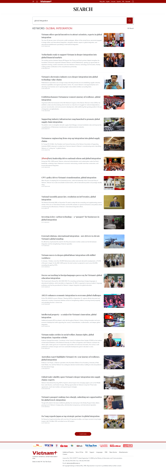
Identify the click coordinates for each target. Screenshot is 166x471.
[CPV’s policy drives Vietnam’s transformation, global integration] (114, 183)
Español (119, 1)
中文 (123, 1)
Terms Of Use (79, 452)
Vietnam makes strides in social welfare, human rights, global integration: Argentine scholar (68, 336)
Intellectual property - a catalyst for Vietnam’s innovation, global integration (69, 316)
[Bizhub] (79, 446)
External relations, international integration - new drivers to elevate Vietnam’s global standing (71, 237)
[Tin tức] (64, 446)
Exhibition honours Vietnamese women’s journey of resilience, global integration (71, 98)
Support (92, 452)
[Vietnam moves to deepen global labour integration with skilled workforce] (114, 261)
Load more (83, 434)
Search (83, 9)
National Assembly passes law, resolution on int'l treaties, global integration (69, 198)
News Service (113, 452)
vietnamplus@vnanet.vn (73, 463)
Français (113, 1)
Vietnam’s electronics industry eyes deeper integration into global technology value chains (70, 78)
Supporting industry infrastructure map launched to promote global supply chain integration (71, 120)
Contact (65, 454)
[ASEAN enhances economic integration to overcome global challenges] (114, 301)
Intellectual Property (68, 452)
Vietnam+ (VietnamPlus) (46, 1)
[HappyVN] (37, 446)
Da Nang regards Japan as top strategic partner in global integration (71, 416)
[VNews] (56, 446)
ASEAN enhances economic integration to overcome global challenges (71, 295)
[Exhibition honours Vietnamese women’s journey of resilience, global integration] (114, 102)
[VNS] (91, 446)
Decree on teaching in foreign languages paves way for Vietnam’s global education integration (72, 276)
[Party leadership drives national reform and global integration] (114, 164)
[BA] (128, 446)
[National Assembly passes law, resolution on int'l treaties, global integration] (114, 202)
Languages (99, 452)
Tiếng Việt (102, 1)
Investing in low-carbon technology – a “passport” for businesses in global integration (70, 218)
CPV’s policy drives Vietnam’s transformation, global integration (69, 177)
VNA (106, 452)
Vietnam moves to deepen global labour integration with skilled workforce (68, 256)
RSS (86, 452)
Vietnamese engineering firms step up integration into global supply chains (71, 139)
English (108, 1)
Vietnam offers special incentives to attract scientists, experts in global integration (72, 36)
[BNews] (72, 446)
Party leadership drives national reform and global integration (74, 158)
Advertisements (123, 452)
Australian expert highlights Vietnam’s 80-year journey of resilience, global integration (71, 358)
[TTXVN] (49, 446)
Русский (128, 1)
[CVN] (104, 446)
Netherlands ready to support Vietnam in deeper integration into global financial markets (69, 56)
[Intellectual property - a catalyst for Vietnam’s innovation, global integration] (114, 320)
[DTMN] (115, 446)
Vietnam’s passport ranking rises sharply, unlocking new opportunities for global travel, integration (72, 398)
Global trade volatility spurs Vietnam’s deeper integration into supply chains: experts (71, 378)
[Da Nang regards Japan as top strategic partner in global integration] (114, 422)
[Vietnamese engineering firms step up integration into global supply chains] (114, 144)
